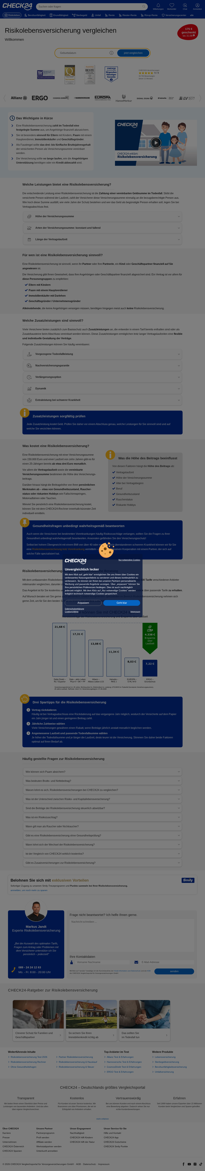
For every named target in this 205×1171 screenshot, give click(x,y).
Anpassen (83, 602)
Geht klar (122, 602)
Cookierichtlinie (71, 612)
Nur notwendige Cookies (129, 560)
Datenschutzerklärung (74, 609)
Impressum (135, 612)
